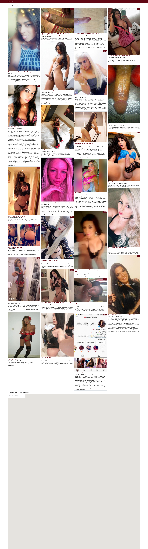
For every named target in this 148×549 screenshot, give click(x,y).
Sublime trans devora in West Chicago (119, 55)
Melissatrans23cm (13, 126)
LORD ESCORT (11, 1)
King (76, 303)
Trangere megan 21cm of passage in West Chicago (56, 202)
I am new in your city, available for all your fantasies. (56, 302)
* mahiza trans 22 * (47, 357)
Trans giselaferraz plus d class (117, 182)
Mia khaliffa (78, 192)
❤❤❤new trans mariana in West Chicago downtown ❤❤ (90, 270)
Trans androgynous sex (15, 247)
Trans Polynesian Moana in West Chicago (20, 72)
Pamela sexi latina (113, 124)
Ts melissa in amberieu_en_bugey (117, 247)
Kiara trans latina (13, 359)
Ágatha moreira (79, 373)
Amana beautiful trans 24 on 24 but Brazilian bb (122, 314)
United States (17, 4)
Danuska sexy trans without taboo (85, 143)
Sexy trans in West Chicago (49, 91)
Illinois (22, 4)
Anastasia (44, 149)
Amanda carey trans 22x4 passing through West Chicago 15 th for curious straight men (55, 34)
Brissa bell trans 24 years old (49, 260)
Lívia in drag (11, 302)
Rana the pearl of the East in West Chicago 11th (88, 33)
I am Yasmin (78, 96)
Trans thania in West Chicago (16, 216)
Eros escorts (10, 4)
